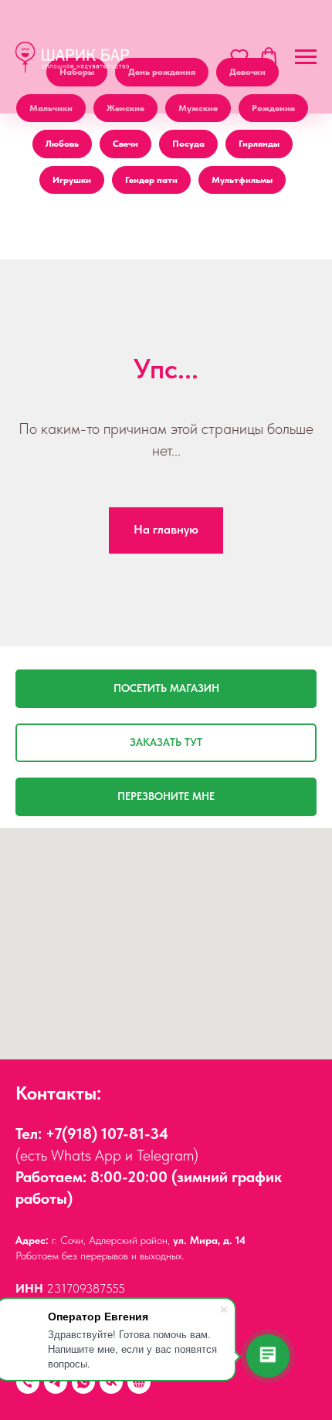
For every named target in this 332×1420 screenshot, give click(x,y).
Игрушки (72, 180)
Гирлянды (259, 143)
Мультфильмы (242, 180)
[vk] (111, 1382)
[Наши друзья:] (139, 1382)
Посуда (188, 143)
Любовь (62, 143)
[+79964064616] (27, 1382)
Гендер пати (151, 180)
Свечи (125, 143)
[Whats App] (83, 1382)
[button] (239, 56)
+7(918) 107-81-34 (107, 1133)
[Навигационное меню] (306, 57)
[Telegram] (55, 1382)
